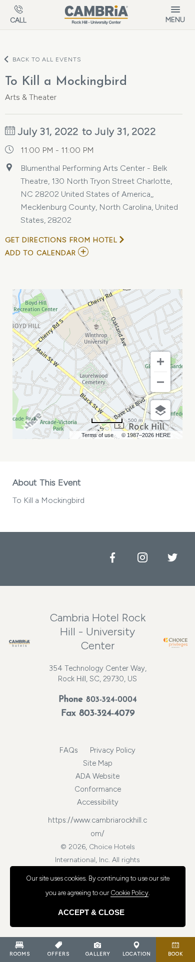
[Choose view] (160, 410)
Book (175, 954)
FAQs (69, 750)
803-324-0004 (111, 700)
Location (136, 954)
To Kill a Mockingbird (48, 491)
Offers (59, 954)
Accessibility (97, 802)
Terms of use (98, 435)
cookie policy (129, 893)
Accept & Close (91, 912)
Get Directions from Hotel (61, 240)
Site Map (97, 763)
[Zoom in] (160, 362)
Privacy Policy (113, 750)
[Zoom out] (160, 382)
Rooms (20, 954)
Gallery (98, 954)
